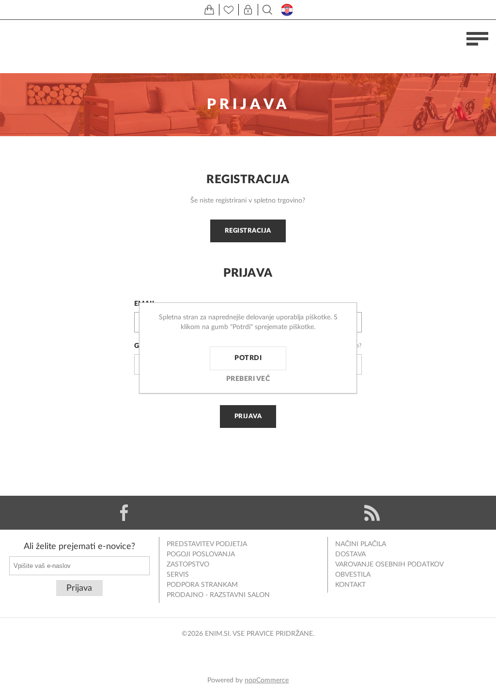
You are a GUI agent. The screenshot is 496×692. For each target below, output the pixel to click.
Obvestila (353, 574)
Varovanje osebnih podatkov (389, 564)
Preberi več (248, 379)
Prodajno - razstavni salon (218, 595)
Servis (178, 574)
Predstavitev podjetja (207, 544)
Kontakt (350, 585)
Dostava (350, 554)
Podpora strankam (202, 585)
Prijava (248, 416)
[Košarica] (209, 9)
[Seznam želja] (228, 9)
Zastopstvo (188, 564)
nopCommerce (267, 680)
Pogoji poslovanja (201, 554)
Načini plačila (360, 544)
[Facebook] (124, 513)
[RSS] (372, 513)
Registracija (248, 230)
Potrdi (248, 358)
